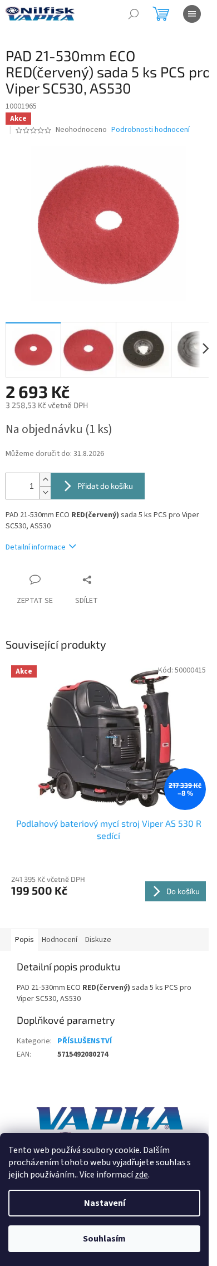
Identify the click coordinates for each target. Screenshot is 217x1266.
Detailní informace (36, 547)
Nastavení (104, 1203)
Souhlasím (104, 1239)
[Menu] (192, 14)
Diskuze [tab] (98, 939)
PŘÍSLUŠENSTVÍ (84, 1041)
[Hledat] (133, 14)
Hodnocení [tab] (59, 939)
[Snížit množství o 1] (45, 492)
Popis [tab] (24, 939)
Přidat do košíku (105, 485)
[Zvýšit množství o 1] (45, 479)
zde (141, 1175)
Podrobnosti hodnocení (150, 130)
